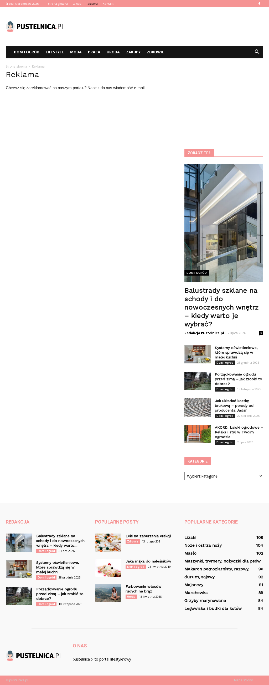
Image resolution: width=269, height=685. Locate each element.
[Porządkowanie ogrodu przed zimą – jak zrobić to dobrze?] (197, 381)
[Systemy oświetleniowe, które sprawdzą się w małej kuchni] (197, 354)
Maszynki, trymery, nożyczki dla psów (222, 561)
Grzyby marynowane (205, 600)
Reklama (92, 4)
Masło (190, 553)
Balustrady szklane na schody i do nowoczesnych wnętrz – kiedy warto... (60, 540)
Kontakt (108, 4)
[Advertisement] (167, 26)
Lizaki (190, 537)
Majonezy (193, 584)
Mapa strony (243, 680)
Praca (94, 51)
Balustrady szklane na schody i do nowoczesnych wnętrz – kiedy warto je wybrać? (221, 307)
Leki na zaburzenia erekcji (148, 536)
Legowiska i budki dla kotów (213, 608)
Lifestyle (55, 51)
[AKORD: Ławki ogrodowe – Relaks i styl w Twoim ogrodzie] (197, 434)
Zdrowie (155, 51)
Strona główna (58, 4)
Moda (76, 51)
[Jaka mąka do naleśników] (108, 568)
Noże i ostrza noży (203, 545)
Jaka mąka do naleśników (148, 561)
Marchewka (196, 592)
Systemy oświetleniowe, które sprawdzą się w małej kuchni (236, 352)
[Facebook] (259, 3)
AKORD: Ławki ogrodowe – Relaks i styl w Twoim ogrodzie (239, 432)
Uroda (113, 51)
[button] (257, 52)
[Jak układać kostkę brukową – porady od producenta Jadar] (197, 407)
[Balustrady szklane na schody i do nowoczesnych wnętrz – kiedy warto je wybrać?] (19, 543)
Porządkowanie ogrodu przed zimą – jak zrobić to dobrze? (238, 379)
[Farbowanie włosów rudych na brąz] (108, 593)
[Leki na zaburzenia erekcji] (108, 543)
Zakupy (133, 51)
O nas (77, 4)
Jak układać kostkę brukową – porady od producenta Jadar (234, 405)
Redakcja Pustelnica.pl (204, 333)
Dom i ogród (26, 51)
